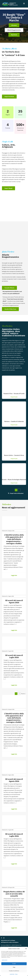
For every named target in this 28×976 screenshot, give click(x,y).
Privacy (16, 974)
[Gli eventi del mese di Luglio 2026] (14, 637)
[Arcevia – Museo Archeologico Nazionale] (14, 464)
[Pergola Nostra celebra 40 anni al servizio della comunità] (14, 871)
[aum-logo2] (10, 2)
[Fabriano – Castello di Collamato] (14, 402)
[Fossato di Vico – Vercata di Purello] (14, 376)
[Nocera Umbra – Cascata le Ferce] (14, 430)
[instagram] (3, 937)
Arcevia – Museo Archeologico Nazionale (14, 479)
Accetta (14, 963)
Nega (14, 967)
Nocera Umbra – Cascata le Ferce (14, 455)
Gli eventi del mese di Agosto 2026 (14, 601)
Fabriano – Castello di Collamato (14, 421)
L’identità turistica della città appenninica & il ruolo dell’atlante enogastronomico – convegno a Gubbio (14, 539)
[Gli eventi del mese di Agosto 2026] (14, 582)
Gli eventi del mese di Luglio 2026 (14, 656)
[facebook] (1, 937)
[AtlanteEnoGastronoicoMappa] (14, 226)
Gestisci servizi (4, 959)
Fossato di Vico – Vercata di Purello (14, 393)
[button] (26, 948)
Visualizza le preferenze (14, 970)
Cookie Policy (12, 974)
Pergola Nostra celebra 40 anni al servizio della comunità (14, 893)
